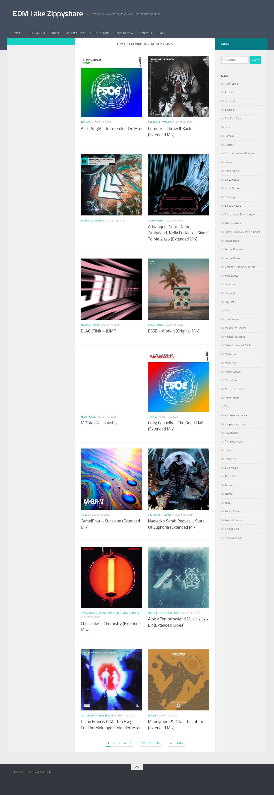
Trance (85, 122)
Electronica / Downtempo (240, 214)
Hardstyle (230, 293)
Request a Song (74, 33)
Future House (233, 258)
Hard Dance (231, 275)
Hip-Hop (229, 302)
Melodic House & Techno (164, 612)
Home (16, 33)
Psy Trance (231, 432)
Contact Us (145, 33)
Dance (228, 162)
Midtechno (231, 354)
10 (143, 743)
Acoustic (230, 92)
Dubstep (230, 197)
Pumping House (234, 441)
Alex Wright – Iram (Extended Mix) (111, 128)
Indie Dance (231, 319)
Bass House (155, 324)
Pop (227, 406)
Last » (180, 743)
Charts (229, 144)
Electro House (233, 205)
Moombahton (233, 371)
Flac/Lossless (233, 223)
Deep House (232, 171)
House (85, 514)
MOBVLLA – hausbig (99, 422)
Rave (228, 450)
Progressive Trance (236, 424)
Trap (96, 324)
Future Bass (232, 240)
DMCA (161, 33)
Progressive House (236, 415)
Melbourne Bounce (236, 328)
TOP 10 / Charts (100, 33)
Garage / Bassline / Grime (114, 612)
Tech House (155, 220)
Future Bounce (233, 249)
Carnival (229, 136)
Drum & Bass (233, 188)
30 (157, 743)
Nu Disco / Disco (234, 389)
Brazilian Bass (233, 118)
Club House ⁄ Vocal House (239, 153)
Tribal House (232, 511)
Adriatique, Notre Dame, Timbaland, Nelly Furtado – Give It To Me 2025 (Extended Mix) (178, 232)
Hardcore (230, 284)
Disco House (232, 179)
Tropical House (233, 520)
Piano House (232, 398)
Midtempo (231, 363)
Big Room (154, 122)
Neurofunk (231, 380)
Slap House (231, 467)
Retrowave (231, 459)
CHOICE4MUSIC (36, 33)
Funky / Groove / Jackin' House (243, 232)
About (55, 33)
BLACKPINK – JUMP (98, 331)
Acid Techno (88, 715)
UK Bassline (232, 528)
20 (150, 743)
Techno (167, 122)
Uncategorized (233, 537)
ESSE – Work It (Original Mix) (173, 331)
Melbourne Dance (235, 336)
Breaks (229, 127)
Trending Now (124, 33)
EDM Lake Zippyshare (48, 13)
